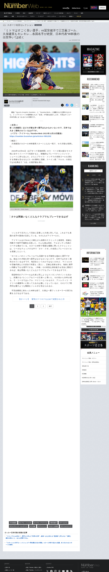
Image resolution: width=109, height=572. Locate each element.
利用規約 (84, 370)
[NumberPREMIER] (94, 8)
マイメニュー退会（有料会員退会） (91, 362)
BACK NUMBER (38, 25)
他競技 (70, 16)
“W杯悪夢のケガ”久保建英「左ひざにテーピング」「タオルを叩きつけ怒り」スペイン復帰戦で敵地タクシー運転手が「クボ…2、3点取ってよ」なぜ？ (95, 208)
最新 (88, 175)
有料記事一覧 (85, 366)
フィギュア (41, 16)
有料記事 (79, 16)
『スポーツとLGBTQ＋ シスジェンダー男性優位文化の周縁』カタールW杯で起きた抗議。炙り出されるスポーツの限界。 (39, 543)
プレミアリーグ (27, 21)
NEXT (50, 306)
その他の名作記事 (93, 329)
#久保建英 (13, 523)
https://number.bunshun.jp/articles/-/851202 (30, 136)
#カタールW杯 (53, 526)
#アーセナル (63, 523)
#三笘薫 (32, 526)
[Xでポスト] (62, 105)
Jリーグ (38, 13)
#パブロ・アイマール (40, 523)
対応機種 (84, 373)
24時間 (93, 175)
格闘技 (5, 16)
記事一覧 (7, 567)
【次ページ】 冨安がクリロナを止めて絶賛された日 (41, 299)
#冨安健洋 (53, 523)
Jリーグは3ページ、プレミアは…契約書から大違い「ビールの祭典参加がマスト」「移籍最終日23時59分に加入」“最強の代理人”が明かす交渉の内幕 (95, 199)
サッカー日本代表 (58, 13)
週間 (99, 175)
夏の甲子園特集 (8, 13)
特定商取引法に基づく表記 (88, 377)
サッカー (9, 21)
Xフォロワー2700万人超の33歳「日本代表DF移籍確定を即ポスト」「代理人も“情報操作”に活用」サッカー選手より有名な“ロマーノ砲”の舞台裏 (95, 182)
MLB (24, 13)
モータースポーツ (21, 16)
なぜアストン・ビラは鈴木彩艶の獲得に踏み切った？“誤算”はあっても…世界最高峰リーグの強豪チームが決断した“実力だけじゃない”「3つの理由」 (95, 216)
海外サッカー (47, 13)
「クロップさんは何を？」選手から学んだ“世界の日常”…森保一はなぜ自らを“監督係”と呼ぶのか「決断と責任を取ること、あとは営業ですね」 (38, 537)
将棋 (13, 16)
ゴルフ (68, 13)
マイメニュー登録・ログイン (89, 358)
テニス (75, 13)
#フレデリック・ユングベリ (18, 526)
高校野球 (31, 13)
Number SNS (50, 567)
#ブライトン (42, 526)
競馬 (82, 13)
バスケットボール (51, 16)
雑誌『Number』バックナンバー (34, 570)
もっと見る (93, 223)
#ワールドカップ (66, 526)
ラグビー (32, 16)
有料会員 (102, 7)
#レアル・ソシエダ (25, 523)
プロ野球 (17, 13)
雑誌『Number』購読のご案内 (33, 567)
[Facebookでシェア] (67, 105)
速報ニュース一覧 (9, 570)
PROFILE (7, 105)
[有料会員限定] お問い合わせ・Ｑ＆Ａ (91, 381)
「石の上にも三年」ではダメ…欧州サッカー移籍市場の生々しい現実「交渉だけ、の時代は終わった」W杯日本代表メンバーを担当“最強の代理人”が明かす (95, 190)
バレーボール (62, 16)
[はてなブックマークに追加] (72, 105)
